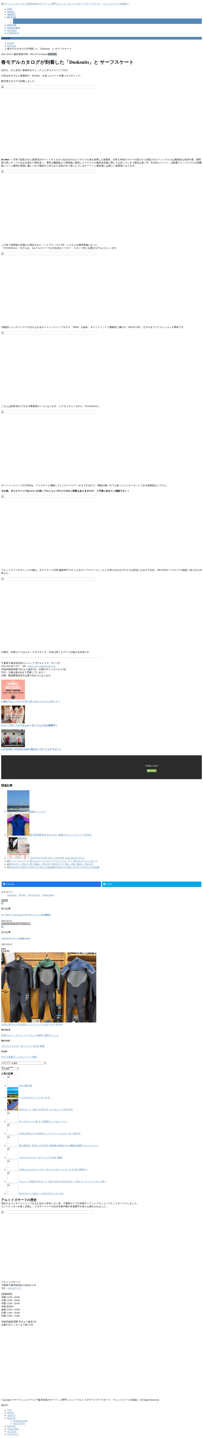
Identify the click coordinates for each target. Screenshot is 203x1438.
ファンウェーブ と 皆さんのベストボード (75, 861)
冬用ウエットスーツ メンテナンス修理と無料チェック (30, 1035)
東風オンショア (37, 811)
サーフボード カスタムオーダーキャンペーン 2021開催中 (26, 915)
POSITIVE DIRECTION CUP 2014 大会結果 (77, 867)
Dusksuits (52, 54)
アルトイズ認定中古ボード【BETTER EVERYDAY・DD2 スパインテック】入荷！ (63, 1181)
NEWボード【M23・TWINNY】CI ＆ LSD (41, 1193)
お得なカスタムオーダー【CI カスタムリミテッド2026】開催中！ (53, 1169)
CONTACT (13, 1434)
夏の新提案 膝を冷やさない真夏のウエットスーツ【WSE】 (60, 835)
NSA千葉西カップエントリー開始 (19, 1057)
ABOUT (11, 1415)
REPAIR (11, 1426)
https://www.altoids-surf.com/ (42, 666)
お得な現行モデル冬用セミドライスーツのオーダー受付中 (32, 1024)
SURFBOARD (20, 20)
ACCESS (11, 1431)
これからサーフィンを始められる (15, 938)
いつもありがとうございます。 (35, 1097)
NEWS (22, 895)
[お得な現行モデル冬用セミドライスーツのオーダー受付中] (48, 988)
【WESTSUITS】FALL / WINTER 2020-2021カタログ (57, 858)
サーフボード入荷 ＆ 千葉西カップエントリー (43, 1121)
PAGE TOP (196, 1391)
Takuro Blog (48, 895)
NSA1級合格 (25, 1085)
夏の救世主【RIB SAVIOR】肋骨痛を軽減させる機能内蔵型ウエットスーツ (59, 1145)
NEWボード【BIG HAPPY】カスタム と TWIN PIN (46, 1109)
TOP (9, 1410)
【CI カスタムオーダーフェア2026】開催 (23, 1046)
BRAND (11, 1418)
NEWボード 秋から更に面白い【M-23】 (73, 864)
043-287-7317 (14, 1288)
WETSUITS (19, 22)
